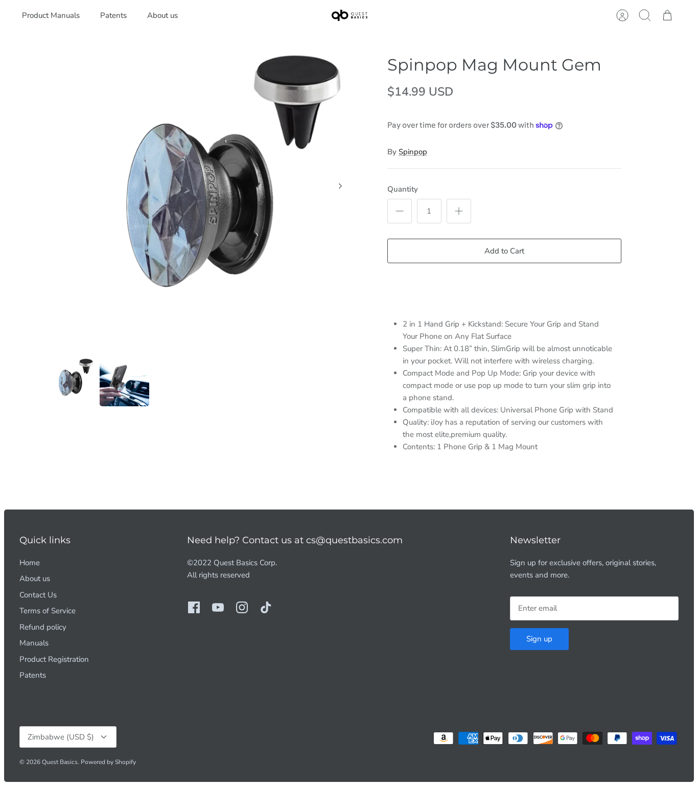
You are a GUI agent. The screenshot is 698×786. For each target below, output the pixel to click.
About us (162, 15)
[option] (201, 197)
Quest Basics (60, 762)
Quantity (402, 189)
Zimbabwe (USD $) (61, 737)
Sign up (539, 639)
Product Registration (54, 659)
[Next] (340, 186)
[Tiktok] (266, 607)
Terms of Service (47, 611)
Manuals (34, 643)
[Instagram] (242, 607)
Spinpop (413, 152)
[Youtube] (218, 607)
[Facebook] (194, 607)
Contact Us (38, 595)
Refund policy (42, 627)
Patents (113, 15)
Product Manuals (51, 15)
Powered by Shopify (108, 762)
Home (29, 563)
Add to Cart (504, 251)
